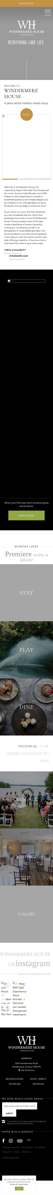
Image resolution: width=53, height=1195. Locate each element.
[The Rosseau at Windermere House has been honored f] (3, 1011)
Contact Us (6, 1151)
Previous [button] (3, 999)
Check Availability (15, 249)
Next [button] (26, 114)
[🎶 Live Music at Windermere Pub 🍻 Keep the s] (6, 993)
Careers (16, 1151)
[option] (26, 221)
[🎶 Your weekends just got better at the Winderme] (8, 1011)
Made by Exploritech (10, 1157)
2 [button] (26, 179)
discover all (28, 746)
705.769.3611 (14, 1083)
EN (29, 1140)
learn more (26, 515)
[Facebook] (3, 1140)
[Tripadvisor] (20, 1140)
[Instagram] (11, 1140)
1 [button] (10, 179)
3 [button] (43, 179)
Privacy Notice (27, 1147)
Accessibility (40, 1147)
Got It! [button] (19, 1188)
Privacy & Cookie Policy (19, 1184)
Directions (26, 1151)
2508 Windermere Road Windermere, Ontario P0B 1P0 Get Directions (26, 1066)
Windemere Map (18, 255)
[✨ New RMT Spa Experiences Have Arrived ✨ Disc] (20, 999)
